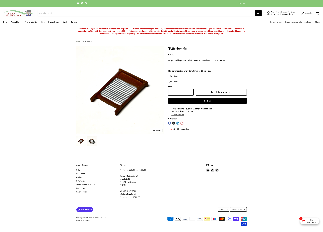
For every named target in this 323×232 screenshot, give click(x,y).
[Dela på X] (173, 123)
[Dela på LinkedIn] (177, 123)
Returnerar (80, 181)
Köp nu (207, 100)
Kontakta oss (275, 22)
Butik (64, 22)
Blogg (317, 22)
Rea (43, 22)
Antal (170, 86)
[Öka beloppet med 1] (190, 92)
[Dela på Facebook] (169, 123)
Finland (237, 209)
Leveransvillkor (82, 192)
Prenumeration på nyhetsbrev (298, 22)
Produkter (15, 22)
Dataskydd (80, 173)
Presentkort (53, 22)
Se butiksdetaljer (177, 115)
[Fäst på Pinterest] (181, 123)
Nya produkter (31, 22)
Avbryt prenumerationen (85, 184)
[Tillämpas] (258, 13)
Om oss (74, 22)
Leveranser (80, 188)
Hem (5, 22)
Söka (78, 170)
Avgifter (79, 177)
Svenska (242, 3)
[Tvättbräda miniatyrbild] (81, 141)
